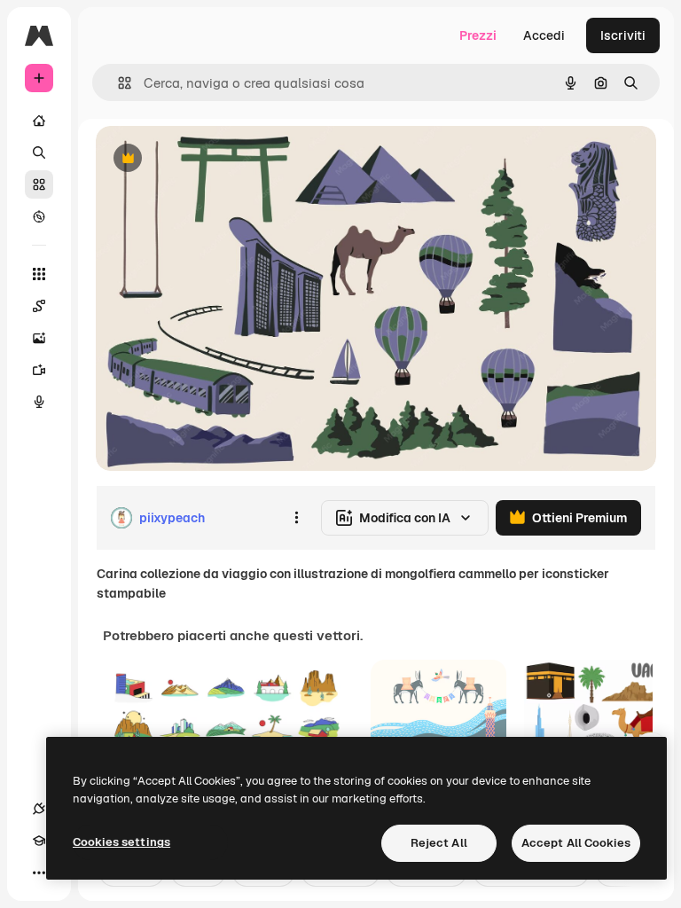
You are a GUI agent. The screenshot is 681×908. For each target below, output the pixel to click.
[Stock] (39, 184)
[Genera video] (39, 370)
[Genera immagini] (39, 338)
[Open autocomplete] (117, 83)
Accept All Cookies (575, 842)
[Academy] (39, 840)
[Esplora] (39, 216)
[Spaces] (39, 306)
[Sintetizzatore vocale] (39, 401)
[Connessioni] (39, 808)
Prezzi (478, 35)
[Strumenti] (39, 274)
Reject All (439, 842)
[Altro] (39, 872)
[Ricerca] (39, 152)
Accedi (544, 35)
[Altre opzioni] (296, 518)
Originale (212, 159)
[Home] (39, 120)
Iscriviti (623, 35)
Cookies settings (121, 841)
